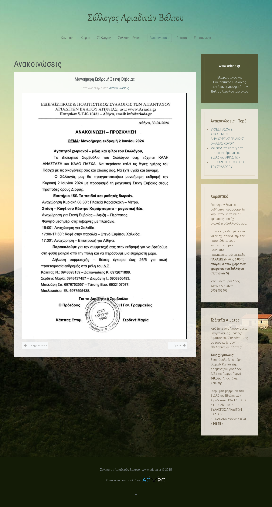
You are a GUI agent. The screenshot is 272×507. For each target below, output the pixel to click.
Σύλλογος (104, 38)
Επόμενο (176, 345)
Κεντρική (67, 38)
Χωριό (85, 38)
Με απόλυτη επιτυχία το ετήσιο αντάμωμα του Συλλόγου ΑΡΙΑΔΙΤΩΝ (227, 152)
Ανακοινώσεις (159, 38)
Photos (182, 38)
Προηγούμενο (37, 345)
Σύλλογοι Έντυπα (130, 38)
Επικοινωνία (202, 38)
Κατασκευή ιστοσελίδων (123, 480)
